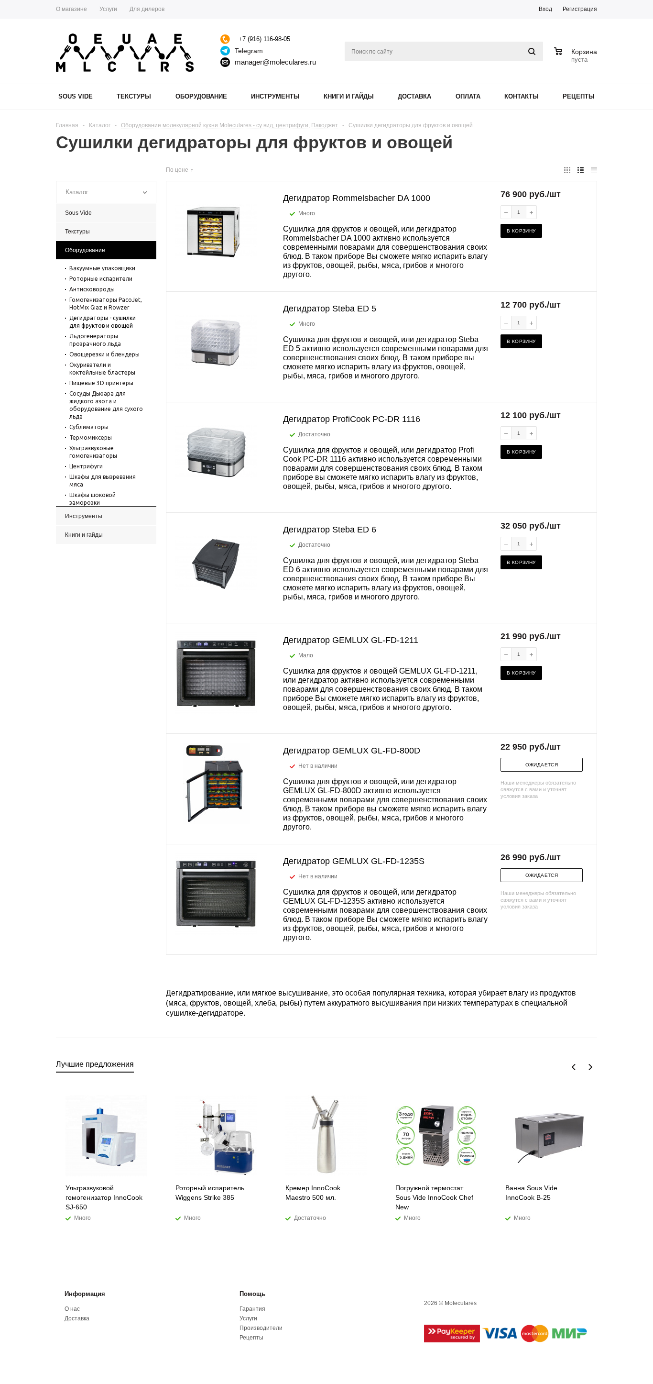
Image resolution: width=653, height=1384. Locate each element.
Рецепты (579, 96)
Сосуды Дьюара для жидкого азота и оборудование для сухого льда (106, 405)
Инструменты (275, 96)
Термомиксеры (90, 437)
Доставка (414, 96)
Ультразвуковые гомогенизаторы (93, 452)
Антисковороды (92, 289)
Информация (85, 1293)
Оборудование (201, 96)
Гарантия (252, 1309)
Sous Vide (75, 96)
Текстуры (134, 96)
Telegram (249, 51)
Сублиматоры (89, 427)
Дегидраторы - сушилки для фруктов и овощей (102, 322)
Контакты (521, 96)
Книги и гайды (349, 96)
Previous (574, 1067)
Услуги (248, 1318)
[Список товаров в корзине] (576, 58)
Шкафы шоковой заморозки (92, 499)
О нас (72, 1309)
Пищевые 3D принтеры (101, 383)
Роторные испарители (100, 279)
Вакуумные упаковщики (102, 268)
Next (590, 1067)
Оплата (468, 96)
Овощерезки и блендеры (104, 354)
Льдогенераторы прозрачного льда (95, 340)
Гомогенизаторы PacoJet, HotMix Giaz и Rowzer (105, 303)
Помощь (252, 1293)
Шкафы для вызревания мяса (102, 480)
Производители (261, 1328)
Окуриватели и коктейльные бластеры (102, 369)
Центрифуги (86, 466)
